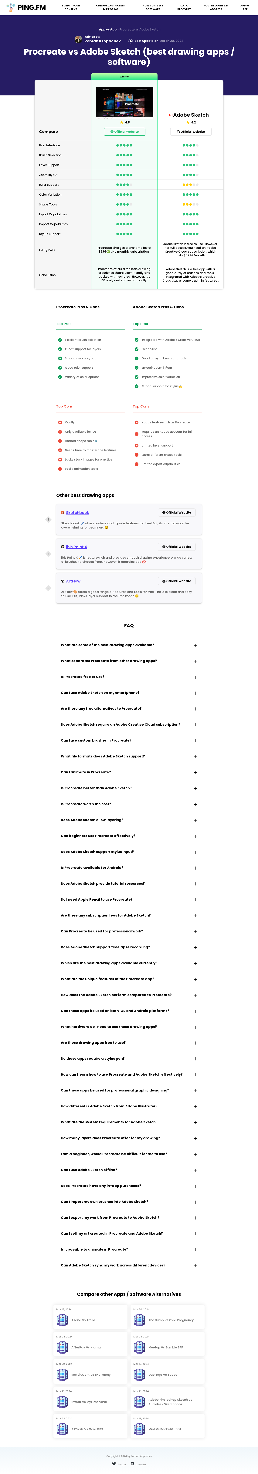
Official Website (126, 132)
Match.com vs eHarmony (91, 1375)
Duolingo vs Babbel (163, 1375)
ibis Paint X (76, 547)
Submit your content (71, 7)
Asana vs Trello (83, 1320)
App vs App (245, 7)
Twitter (121, 1464)
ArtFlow (73, 581)
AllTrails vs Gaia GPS (87, 1429)
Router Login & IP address (216, 7)
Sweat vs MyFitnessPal (89, 1402)
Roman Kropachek (102, 41)
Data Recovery (184, 7)
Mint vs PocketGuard (164, 1429)
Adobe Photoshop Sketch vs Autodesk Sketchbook (170, 1401)
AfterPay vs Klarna (86, 1347)
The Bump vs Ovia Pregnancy (171, 1320)
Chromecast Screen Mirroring (110, 7)
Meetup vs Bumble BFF (165, 1347)
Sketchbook (77, 512)
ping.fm (32, 7)
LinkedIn (140, 1464)
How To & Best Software (153, 7)
